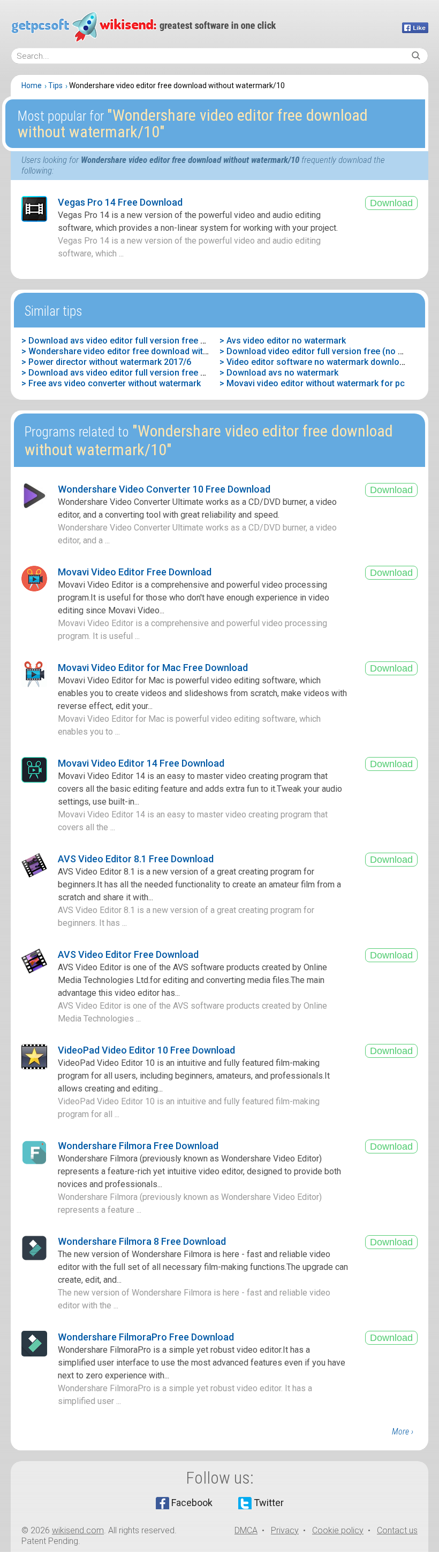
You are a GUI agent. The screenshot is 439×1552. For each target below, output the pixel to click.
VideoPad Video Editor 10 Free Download (146, 1050)
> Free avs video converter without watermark (111, 383)
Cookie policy (338, 1530)
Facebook (192, 1502)
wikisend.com (78, 1530)
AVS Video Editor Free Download (128, 954)
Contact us (397, 1530)
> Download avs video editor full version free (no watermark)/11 (147, 373)
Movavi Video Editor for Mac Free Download (153, 667)
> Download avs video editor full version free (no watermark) (141, 341)
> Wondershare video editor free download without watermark (142, 351)
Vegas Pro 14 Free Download (120, 202)
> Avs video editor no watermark (283, 341)
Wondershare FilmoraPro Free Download (146, 1337)
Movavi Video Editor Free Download (134, 572)
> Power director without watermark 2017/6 (106, 362)
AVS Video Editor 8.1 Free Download (136, 858)
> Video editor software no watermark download (314, 362)
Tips (55, 85)
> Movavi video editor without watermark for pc (312, 383)
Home (31, 85)
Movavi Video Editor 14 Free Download (141, 763)
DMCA (246, 1530)
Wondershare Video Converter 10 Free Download (164, 489)
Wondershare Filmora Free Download (138, 1145)
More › (402, 1431)
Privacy (285, 1530)
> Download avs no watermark (279, 373)
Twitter (269, 1502)
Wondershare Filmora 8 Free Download (142, 1241)
